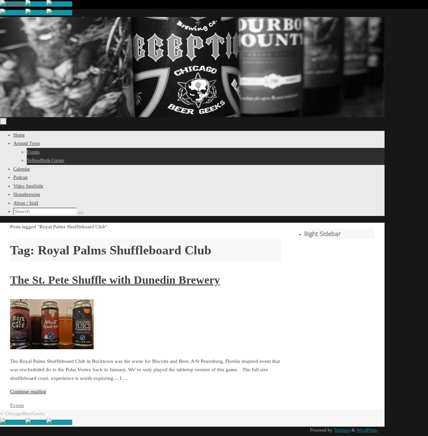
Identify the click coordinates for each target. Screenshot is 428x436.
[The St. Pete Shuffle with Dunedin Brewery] (52, 347)
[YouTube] (12, 4)
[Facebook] (59, 4)
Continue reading (28, 391)
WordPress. (367, 430)
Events (17, 405)
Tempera (342, 430)
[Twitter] (35, 4)
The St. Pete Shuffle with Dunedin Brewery (115, 280)
